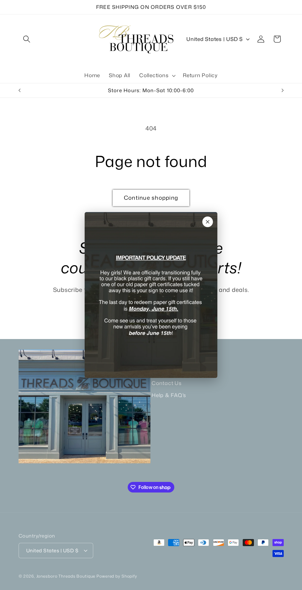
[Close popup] (207, 222)
